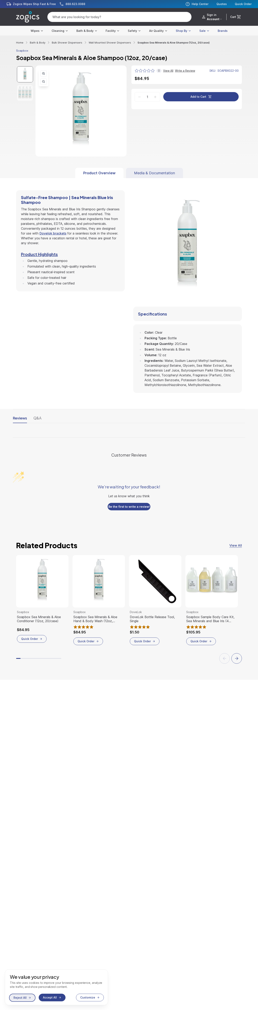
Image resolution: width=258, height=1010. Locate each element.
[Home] (27, 17)
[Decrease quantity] (139, 97)
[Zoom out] (43, 81)
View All (235, 545)
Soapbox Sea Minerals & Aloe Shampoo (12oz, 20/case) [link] (173, 42)
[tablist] (129, 173)
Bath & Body (85, 30)
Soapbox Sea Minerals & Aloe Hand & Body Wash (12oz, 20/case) (95, 619)
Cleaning (58, 30)
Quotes (221, 4)
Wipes (35, 30)
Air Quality (156, 30)
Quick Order (243, 4)
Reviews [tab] (20, 418)
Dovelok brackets (53, 233)
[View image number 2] (25, 93)
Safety (132, 30)
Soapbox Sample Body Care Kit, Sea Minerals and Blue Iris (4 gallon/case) (210, 619)
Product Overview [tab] (99, 173)
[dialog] (56, 987)
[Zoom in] (43, 73)
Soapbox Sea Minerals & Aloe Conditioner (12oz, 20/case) (39, 619)
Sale (202, 30)
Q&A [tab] (37, 418)
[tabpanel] (129, 285)
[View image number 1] (25, 74)
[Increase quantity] (155, 97)
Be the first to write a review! (129, 506)
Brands (223, 30)
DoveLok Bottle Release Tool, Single (152, 619)
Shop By (181, 30)
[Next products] (236, 658)
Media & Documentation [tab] (154, 173)
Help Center (200, 4)
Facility (111, 30)
